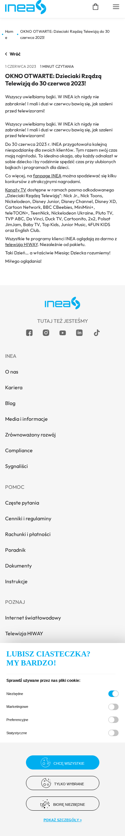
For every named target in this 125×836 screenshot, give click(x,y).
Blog (10, 403)
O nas (11, 371)
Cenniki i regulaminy (28, 518)
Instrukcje (16, 581)
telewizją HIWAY (21, 244)
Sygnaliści (16, 466)
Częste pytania (22, 502)
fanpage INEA (47, 176)
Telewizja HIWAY (24, 633)
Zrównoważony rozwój (30, 434)
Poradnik (15, 550)
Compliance (19, 450)
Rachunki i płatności (28, 534)
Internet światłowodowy (33, 617)
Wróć (15, 54)
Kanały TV (15, 190)
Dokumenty (18, 565)
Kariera (13, 387)
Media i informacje (26, 419)
